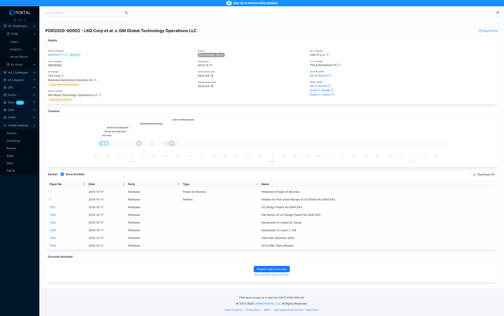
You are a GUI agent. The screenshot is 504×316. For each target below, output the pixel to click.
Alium (10, 163)
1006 (52, 245)
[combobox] (84, 12)
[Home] (15, 19)
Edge (10, 155)
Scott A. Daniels (320, 90)
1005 (52, 238)
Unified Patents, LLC (268, 303)
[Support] (19, 19)
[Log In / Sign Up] (24, 19)
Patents (12, 133)
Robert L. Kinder (320, 94)
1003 (52, 222)
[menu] (19, 71)
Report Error (490, 30)
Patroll (11, 170)
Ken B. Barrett (319, 75)
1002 (52, 214)
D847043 (54, 54)
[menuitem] (19, 26)
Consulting (13, 140)
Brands (11, 148)
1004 (52, 230)
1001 (52, 207)
